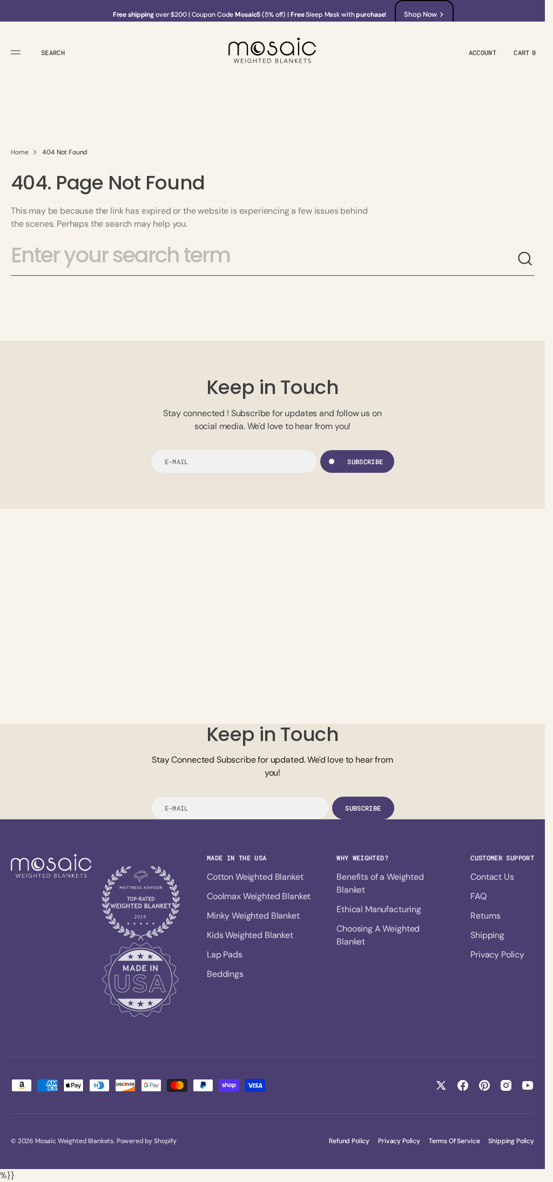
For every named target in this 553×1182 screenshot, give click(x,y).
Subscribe (365, 461)
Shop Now (420, 14)
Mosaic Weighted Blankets (74, 1141)
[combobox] (264, 259)
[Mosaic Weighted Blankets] (273, 52)
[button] (17, 52)
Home (19, 152)
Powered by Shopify (147, 1141)
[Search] (525, 259)
